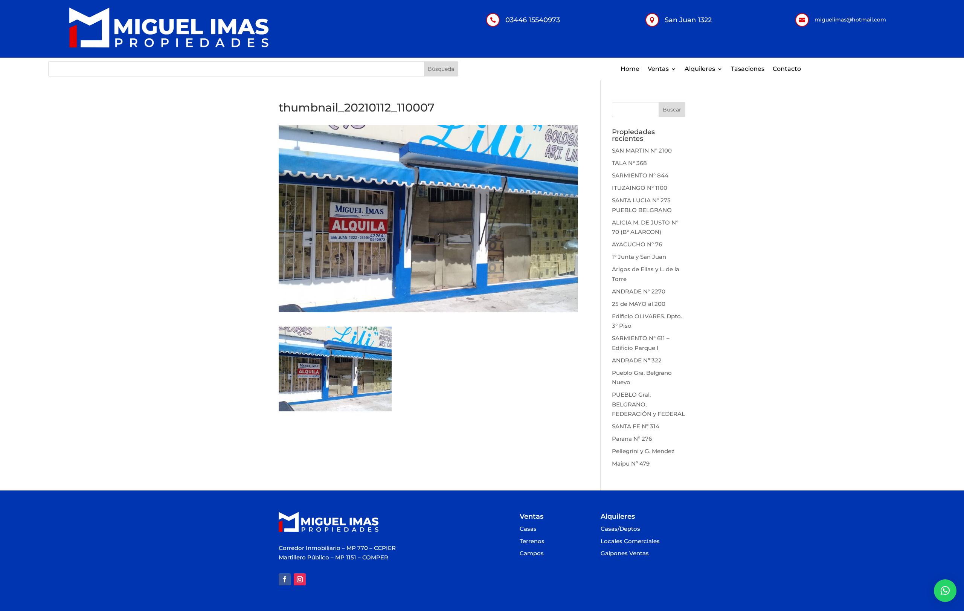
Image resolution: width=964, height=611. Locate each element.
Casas (528, 529)
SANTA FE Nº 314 (635, 426)
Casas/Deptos (620, 529)
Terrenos (532, 541)
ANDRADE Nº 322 (637, 360)
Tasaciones (747, 69)
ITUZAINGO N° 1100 (639, 187)
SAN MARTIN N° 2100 (642, 150)
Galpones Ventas (625, 553)
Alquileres (700, 69)
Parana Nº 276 (632, 438)
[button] (945, 590)
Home (630, 69)
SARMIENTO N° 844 (640, 175)
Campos (532, 553)
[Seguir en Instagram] (300, 579)
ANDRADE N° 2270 (638, 291)
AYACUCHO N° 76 (637, 244)
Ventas (658, 69)
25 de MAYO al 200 (638, 303)
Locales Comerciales (630, 541)
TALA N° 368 (629, 162)
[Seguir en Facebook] (285, 579)
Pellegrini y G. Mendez (643, 451)
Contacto (787, 69)
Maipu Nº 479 (631, 463)
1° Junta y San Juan (639, 256)
